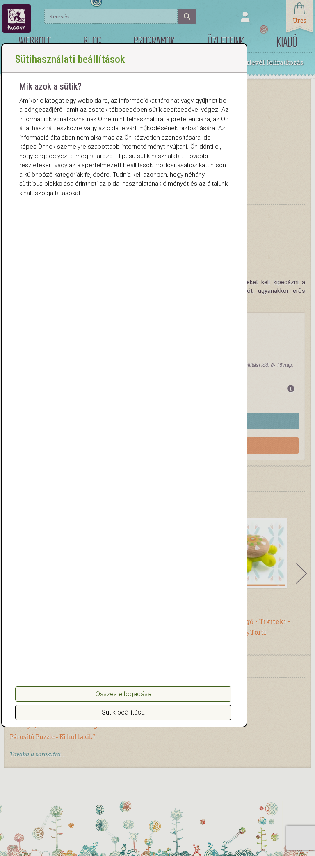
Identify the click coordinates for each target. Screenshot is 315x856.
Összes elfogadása (123, 694)
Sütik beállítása (123, 712)
